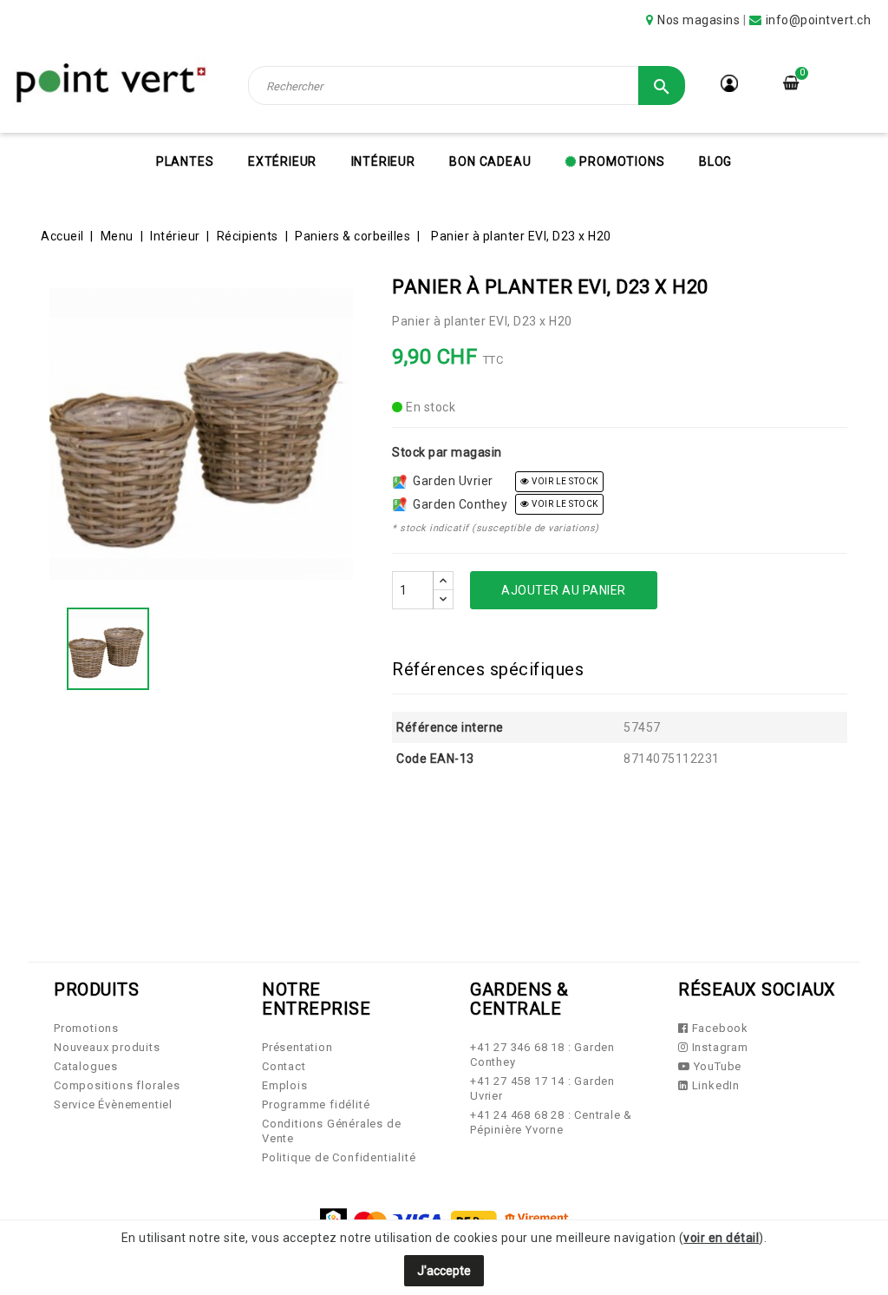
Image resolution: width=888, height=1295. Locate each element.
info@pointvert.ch (819, 20)
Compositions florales (117, 1085)
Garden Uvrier (450, 481)
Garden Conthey (457, 504)
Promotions (621, 161)
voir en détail (721, 1238)
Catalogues (86, 1066)
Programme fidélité (315, 1104)
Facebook (718, 1028)
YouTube (715, 1066)
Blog (715, 161)
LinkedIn (714, 1085)
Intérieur (383, 161)
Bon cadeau (490, 161)
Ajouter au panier (563, 590)
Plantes (185, 161)
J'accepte (444, 1271)
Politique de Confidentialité (338, 1157)
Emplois (285, 1085)
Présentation (297, 1047)
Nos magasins (698, 20)
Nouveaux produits (107, 1047)
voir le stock (564, 481)
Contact (284, 1066)
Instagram (718, 1047)
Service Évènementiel (113, 1104)
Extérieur (282, 161)
